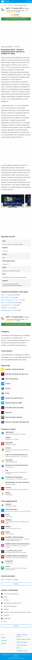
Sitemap (3, 643)
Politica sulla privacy (22, 642)
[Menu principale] (30, 1)
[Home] (1, 5)
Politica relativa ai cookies (23, 639)
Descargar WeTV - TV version (9, 305)
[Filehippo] (5, 1)
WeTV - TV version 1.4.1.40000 (9, 579)
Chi (2, 634)
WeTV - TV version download (9, 294)
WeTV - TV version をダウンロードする (11, 300)
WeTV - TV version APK (17, 8)
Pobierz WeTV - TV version (8, 297)
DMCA (18, 648)
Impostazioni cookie (22, 650)
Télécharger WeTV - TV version (9, 310)
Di (15, 10)
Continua (16, 584)
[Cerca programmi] (27, 1)
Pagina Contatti (13, 359)
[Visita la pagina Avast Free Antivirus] (16, 15)
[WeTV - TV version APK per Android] (3, 10)
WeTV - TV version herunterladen (10, 302)
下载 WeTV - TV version (7, 307)
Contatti (3, 637)
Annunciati (4, 640)
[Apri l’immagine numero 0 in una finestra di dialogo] (12, 200)
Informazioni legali (21, 645)
